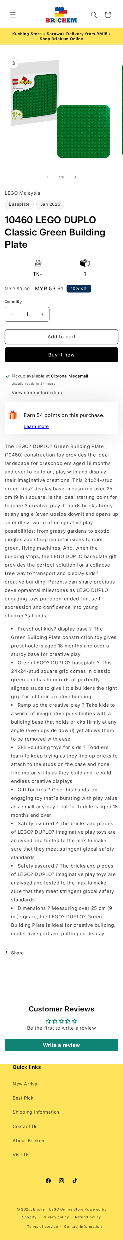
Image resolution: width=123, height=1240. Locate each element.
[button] (13, 15)
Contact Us (25, 1126)
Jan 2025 (50, 204)
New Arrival (26, 1083)
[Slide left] (48, 177)
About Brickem (29, 1140)
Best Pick (23, 1097)
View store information (37, 392)
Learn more (36, 426)
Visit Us (21, 1154)
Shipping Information (36, 1112)
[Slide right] (75, 177)
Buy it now (61, 355)
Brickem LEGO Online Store (58, 1209)
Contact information (83, 1226)
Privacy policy (56, 1217)
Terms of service (42, 1226)
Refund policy (88, 1217)
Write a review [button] (61, 1045)
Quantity (13, 301)
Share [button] (17, 952)
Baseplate (19, 204)
